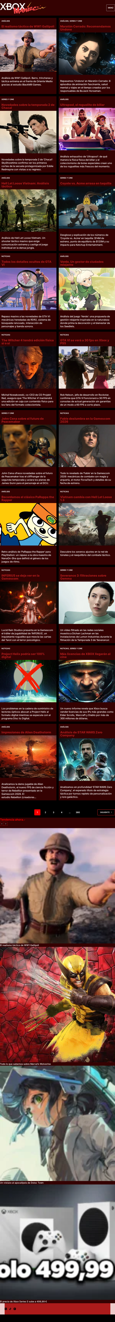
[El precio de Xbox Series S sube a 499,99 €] (57, 1242)
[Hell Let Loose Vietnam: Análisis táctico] (28, 210)
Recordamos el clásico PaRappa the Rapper (27, 498)
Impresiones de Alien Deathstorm (26, 732)
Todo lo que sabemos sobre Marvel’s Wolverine (25, 1064)
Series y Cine (76, 21)
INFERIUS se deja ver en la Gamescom (20, 577)
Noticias (5, 256)
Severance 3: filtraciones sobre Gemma (83, 577)
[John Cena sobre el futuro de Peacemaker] (28, 446)
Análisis (5, 21)
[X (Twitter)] (6, 1309)
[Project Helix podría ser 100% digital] (28, 681)
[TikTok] (10, 1309)
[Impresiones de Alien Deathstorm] (28, 756)
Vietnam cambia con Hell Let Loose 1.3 (86, 498)
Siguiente (105, 812)
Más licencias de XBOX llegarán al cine (85, 655)
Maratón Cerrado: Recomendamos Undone (85, 28)
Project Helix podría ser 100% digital (23, 655)
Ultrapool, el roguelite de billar (82, 105)
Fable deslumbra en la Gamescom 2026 (85, 420)
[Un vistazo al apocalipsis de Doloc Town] (57, 1123)
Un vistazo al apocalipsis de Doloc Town (22, 1182)
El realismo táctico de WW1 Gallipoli (27, 26)
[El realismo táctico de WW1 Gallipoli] (28, 50)
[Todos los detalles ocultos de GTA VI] (28, 289)
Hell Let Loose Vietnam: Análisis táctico (25, 185)
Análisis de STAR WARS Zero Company (81, 734)
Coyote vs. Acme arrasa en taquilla (85, 183)
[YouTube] (15, 1309)
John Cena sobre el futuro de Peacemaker (22, 420)
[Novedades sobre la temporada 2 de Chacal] (28, 132)
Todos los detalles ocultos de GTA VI (26, 263)
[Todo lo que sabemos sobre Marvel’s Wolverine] (57, 1004)
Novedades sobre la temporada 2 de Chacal (28, 106)
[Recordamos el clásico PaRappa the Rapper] (28, 524)
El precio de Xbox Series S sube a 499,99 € (23, 1301)
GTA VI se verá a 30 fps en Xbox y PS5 (84, 341)
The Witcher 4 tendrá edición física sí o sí (27, 341)
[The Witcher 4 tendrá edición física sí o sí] (28, 367)
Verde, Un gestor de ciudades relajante (82, 263)
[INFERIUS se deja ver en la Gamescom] (28, 603)
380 (78, 812)
